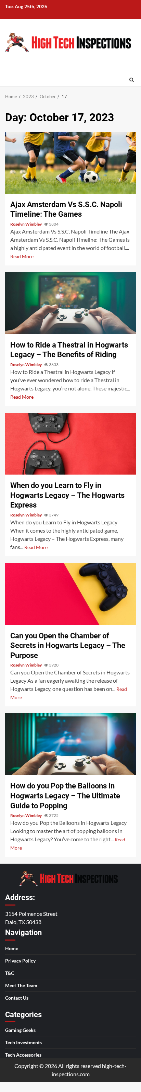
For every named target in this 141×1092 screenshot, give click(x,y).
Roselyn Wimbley (26, 224)
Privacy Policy (20, 961)
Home (11, 948)
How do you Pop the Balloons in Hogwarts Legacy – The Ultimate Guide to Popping (70, 744)
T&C (9, 973)
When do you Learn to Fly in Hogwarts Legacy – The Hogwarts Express (70, 444)
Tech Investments (23, 1042)
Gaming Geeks (20, 1030)
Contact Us (16, 998)
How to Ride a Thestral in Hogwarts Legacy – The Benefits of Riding (70, 303)
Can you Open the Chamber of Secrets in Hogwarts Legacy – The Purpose (70, 594)
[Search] (131, 79)
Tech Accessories (23, 1055)
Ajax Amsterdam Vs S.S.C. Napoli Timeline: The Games (70, 163)
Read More (22, 256)
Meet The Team (21, 985)
